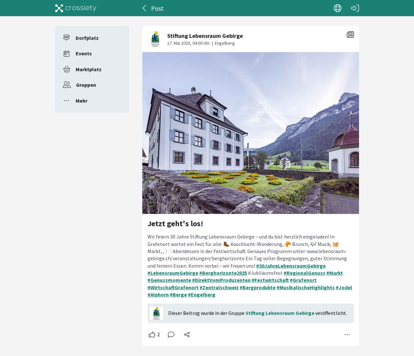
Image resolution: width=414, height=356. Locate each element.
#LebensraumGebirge (172, 273)
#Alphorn (158, 294)
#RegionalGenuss (304, 273)
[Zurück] (144, 8)
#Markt (334, 273)
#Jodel (344, 287)
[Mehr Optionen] (347, 334)
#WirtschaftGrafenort (173, 287)
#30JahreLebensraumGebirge (291, 265)
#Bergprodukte (258, 287)
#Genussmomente (169, 280)
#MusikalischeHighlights (306, 287)
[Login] (355, 8)
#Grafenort (303, 280)
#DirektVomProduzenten (221, 280)
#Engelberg (201, 294)
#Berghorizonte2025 (223, 273)
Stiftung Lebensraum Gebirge (279, 313)
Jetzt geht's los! (175, 223)
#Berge (178, 294)
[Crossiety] (75, 8)
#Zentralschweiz (219, 287)
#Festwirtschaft (270, 280)
